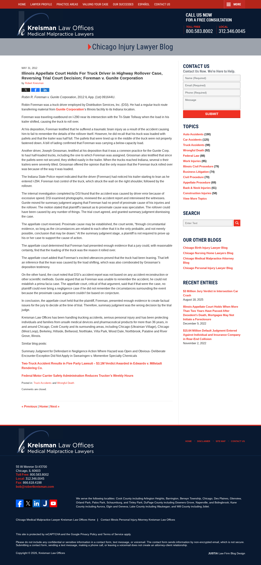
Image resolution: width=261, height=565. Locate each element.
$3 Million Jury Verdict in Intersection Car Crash (210, 293)
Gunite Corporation (70, 109)
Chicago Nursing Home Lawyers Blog (208, 253)
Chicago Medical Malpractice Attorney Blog (208, 260)
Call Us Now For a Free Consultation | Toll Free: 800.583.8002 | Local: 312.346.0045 (214, 23)
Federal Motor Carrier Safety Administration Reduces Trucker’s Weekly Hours (77, 375)
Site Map (220, 441)
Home (22, 4)
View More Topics (195, 198)
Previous (29, 406)
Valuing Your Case (95, 4)
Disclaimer (203, 441)
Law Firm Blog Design (226, 553)
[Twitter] (28, 503)
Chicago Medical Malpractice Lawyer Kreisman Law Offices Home (55, 519)
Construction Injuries (200, 193)
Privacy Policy (88, 534)
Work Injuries (195, 161)
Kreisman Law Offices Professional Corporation (55, 23)
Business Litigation (199, 171)
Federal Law (194, 155)
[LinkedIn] (36, 503)
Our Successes (123, 4)
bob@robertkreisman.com (35, 486)
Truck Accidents (43, 383)
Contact (162, 4)
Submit (211, 114)
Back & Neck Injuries (199, 187)
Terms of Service (113, 534)
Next (54, 406)
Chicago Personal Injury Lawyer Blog (208, 268)
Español (144, 4)
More (237, 4)
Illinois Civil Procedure (201, 166)
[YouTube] (53, 503)
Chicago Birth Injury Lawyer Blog (205, 247)
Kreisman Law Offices (52, 552)
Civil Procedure (196, 177)
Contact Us (238, 441)
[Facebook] (19, 503)
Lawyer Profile (41, 4)
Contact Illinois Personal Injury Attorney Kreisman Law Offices (138, 519)
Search (237, 223)
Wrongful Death (65, 383)
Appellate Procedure (199, 182)
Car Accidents (196, 139)
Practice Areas (67, 4)
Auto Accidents (197, 134)
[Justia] (45, 503)
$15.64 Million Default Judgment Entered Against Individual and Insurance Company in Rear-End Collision (211, 335)
